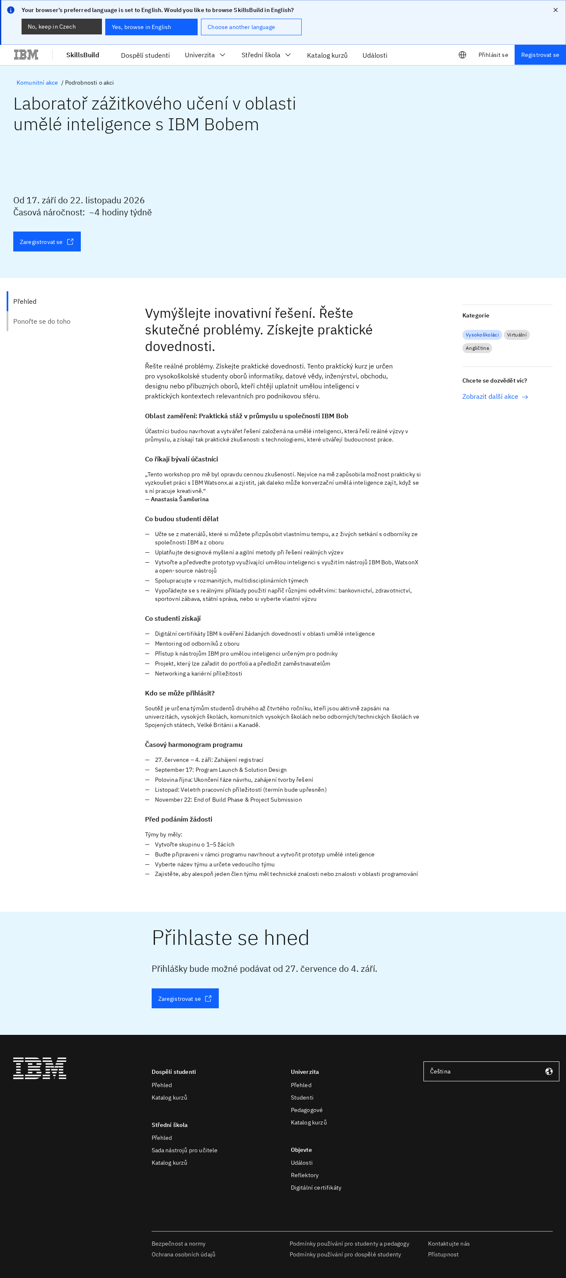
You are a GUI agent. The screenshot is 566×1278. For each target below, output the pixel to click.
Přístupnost (443, 1254)
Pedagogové (307, 1110)
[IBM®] (26, 55)
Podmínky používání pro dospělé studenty (345, 1254)
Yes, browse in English (142, 27)
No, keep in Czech (52, 26)
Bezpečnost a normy (179, 1243)
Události (302, 1162)
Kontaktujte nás (449, 1243)
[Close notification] (555, 10)
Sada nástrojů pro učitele (185, 1150)
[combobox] (491, 1071)
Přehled (162, 1085)
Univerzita (200, 55)
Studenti (302, 1097)
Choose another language (241, 27)
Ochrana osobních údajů (184, 1254)
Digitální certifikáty (316, 1187)
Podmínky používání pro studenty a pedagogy (349, 1243)
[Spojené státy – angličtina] (462, 55)
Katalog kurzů (170, 1097)
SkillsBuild (82, 55)
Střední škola (261, 55)
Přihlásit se (493, 55)
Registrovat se (540, 55)
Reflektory (305, 1175)
